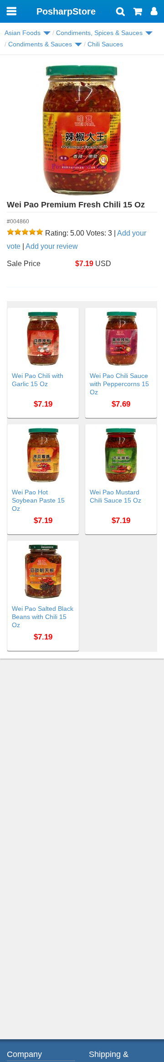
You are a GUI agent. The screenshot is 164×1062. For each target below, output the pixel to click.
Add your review (52, 246)
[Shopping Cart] (137, 12)
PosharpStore (66, 11)
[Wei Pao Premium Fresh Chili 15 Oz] (82, 130)
